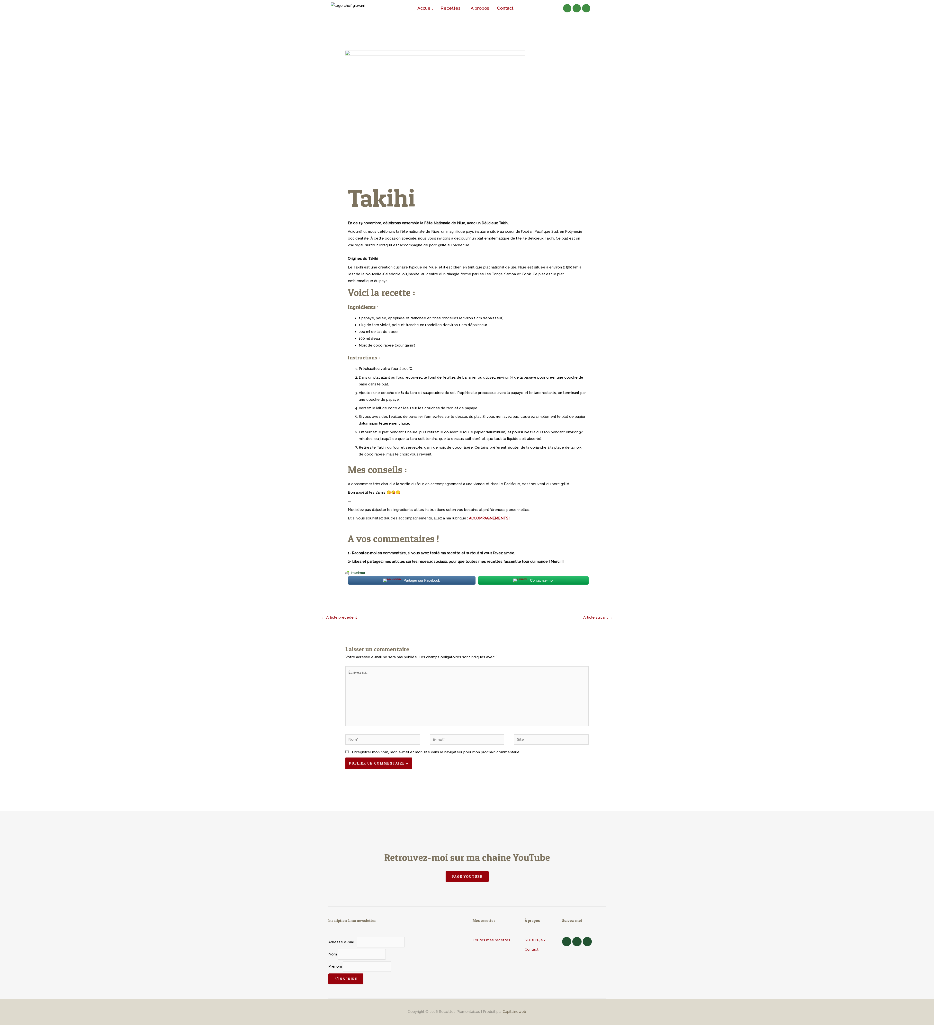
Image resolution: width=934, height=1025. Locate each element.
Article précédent (339, 617)
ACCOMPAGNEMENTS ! (489, 518)
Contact (505, 8)
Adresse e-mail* (342, 942)
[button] (452, 8)
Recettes (450, 8)
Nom (332, 954)
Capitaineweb (514, 1011)
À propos (480, 8)
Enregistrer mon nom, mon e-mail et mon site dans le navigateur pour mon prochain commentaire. (436, 752)
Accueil (425, 8)
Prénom (335, 966)
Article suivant (597, 617)
